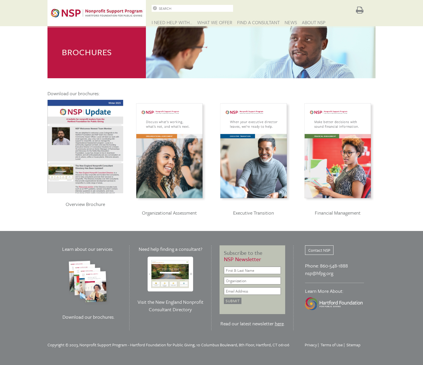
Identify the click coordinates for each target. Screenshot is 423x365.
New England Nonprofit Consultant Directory (176, 305)
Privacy (311, 345)
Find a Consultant (258, 22)
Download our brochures (88, 316)
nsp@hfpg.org (319, 273)
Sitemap (353, 345)
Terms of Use (332, 345)
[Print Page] (359, 10)
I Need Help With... (172, 22)
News (291, 22)
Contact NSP (319, 250)
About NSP (313, 22)
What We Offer (214, 22)
